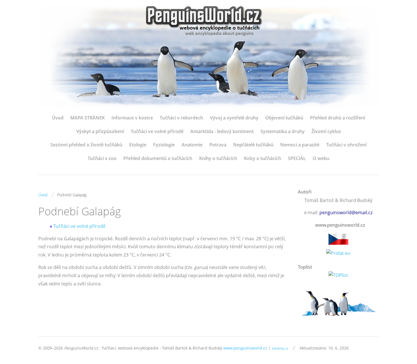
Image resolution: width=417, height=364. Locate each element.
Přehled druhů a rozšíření (337, 118)
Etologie (137, 145)
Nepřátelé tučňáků (253, 145)
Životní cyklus (326, 131)
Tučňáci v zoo (102, 158)
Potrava (217, 145)
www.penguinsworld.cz (245, 348)
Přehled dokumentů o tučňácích (157, 158)
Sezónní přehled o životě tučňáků (86, 145)
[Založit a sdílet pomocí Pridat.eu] (338, 253)
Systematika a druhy (282, 131)
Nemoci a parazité (299, 145)
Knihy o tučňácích (218, 158)
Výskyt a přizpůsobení (100, 131)
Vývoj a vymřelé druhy (234, 118)
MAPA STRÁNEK (87, 118)
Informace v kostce (132, 118)
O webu (321, 158)
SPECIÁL (297, 158)
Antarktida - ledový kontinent (222, 131)
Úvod (58, 118)
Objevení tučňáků (284, 118)
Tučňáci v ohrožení (346, 145)
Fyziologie (164, 145)
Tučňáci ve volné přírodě (157, 131)
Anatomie (192, 145)
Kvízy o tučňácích (262, 158)
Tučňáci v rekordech (181, 118)
